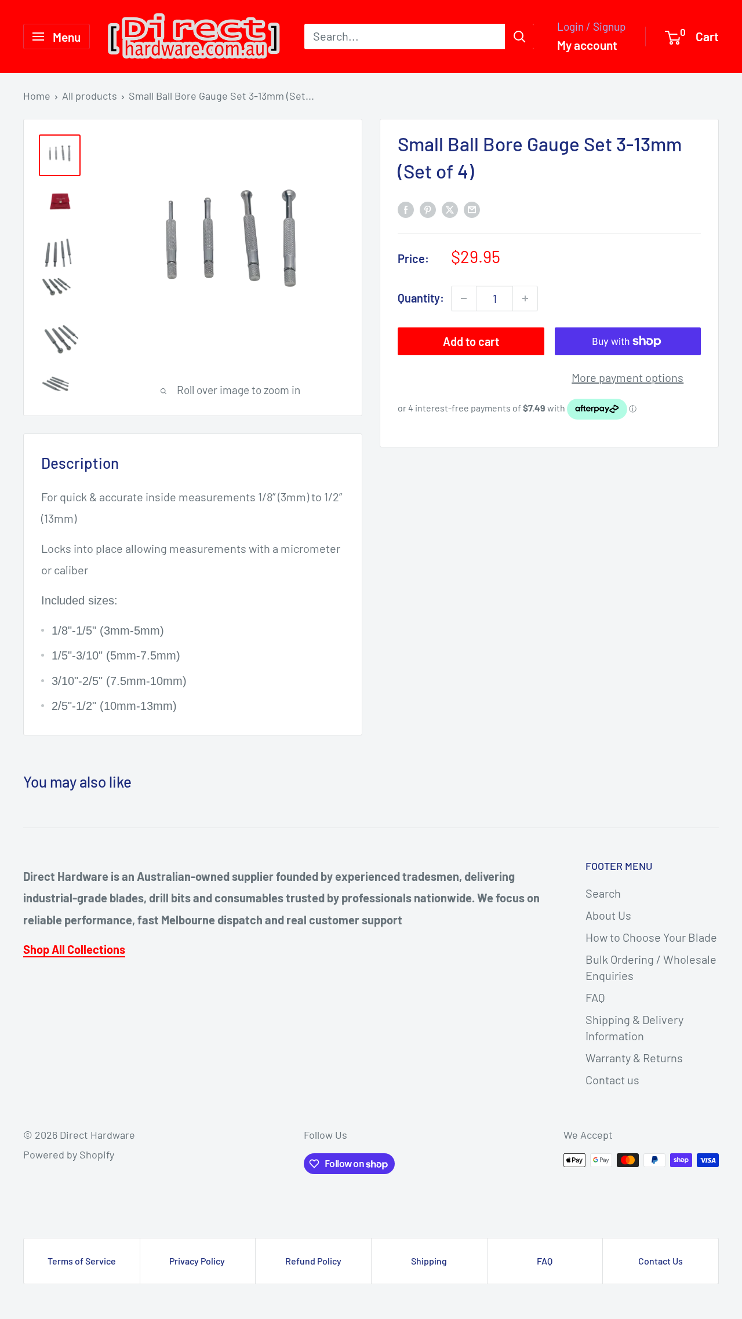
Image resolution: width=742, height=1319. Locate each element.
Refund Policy (313, 1260)
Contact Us (660, 1260)
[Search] (519, 36)
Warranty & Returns (634, 1058)
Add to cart (471, 341)
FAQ (595, 997)
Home (36, 95)
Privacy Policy (197, 1260)
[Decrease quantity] (464, 298)
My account (587, 45)
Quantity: (421, 298)
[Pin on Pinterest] (428, 209)
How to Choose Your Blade (651, 937)
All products (89, 95)
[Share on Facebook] (406, 209)
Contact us (612, 1080)
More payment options (627, 377)
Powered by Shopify (68, 1154)
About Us (608, 915)
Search (603, 893)
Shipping (429, 1260)
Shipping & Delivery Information (634, 1027)
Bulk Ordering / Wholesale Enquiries (650, 967)
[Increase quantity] (525, 298)
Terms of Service (82, 1260)
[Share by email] (472, 209)
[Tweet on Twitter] (450, 209)
